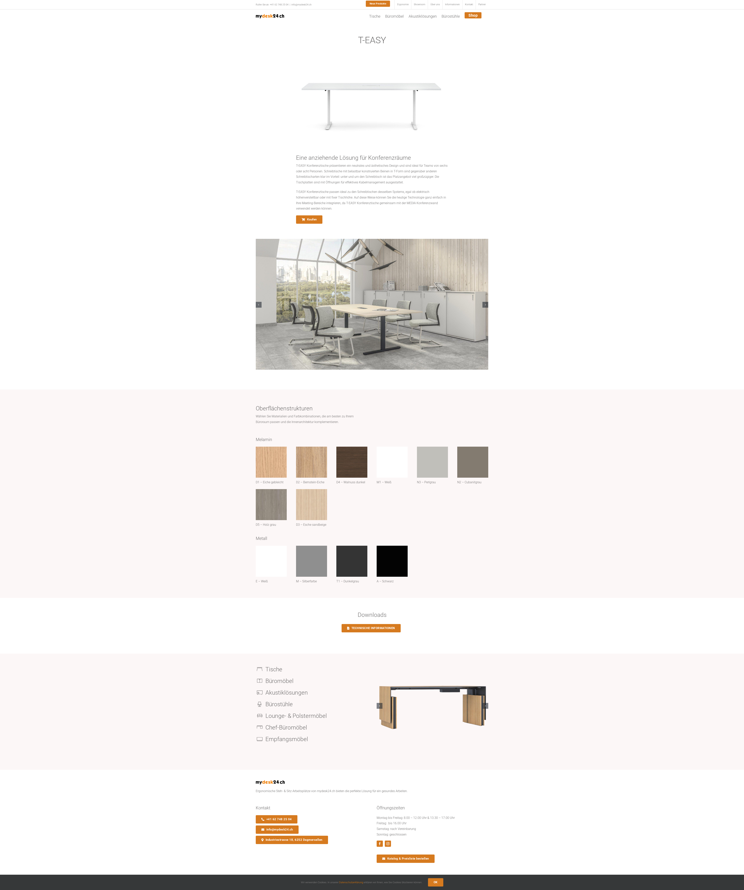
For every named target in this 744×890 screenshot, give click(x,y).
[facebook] (380, 844)
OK (436, 882)
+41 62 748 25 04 (279, 4)
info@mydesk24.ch (301, 4)
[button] (259, 305)
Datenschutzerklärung (351, 882)
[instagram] (388, 844)
